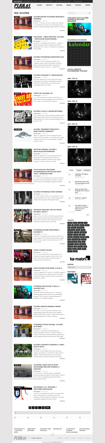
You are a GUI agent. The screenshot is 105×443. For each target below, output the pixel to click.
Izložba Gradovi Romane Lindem (47, 306)
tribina (84, 249)
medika (82, 237)
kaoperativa (83, 232)
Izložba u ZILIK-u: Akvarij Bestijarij (48, 111)
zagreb (75, 251)
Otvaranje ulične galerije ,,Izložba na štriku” (48, 325)
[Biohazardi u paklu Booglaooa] (46, 422)
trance (79, 249)
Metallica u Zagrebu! (81, 198)
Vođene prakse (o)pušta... (46, 1)
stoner (69, 249)
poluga (76, 244)
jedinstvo (70, 232)
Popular (71, 170)
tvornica (70, 251)
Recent (79, 170)
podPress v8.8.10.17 (58, 442)
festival (87, 225)
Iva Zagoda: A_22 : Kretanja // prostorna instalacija (45, 388)
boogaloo (80, 223)
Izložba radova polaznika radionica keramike (49, 18)
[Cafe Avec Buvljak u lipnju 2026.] (85, 422)
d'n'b (69, 225)
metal (87, 237)
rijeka (85, 246)
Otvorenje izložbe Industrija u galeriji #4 (46, 231)
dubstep (77, 225)
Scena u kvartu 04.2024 (43, 250)
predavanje (82, 244)
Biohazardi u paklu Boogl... (63, 1)
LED (84, 234)
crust (85, 223)
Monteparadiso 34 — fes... (30, 1)
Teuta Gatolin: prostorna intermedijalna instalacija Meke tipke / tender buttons (47, 172)
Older (47, 407)
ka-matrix (76, 232)
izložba (83, 230)
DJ (72, 225)
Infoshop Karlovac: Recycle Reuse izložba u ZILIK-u (48, 211)
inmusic (78, 230)
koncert (75, 234)
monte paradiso (76, 239)
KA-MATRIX (81, 438)
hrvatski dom (71, 230)
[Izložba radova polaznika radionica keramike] (72, 422)
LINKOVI (67, 438)
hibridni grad (80, 227)
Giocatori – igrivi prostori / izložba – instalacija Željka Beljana (49, 38)
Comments (87, 170)
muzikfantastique (72, 241)
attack (75, 223)
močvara (84, 239)
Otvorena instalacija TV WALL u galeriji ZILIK (47, 287)
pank (79, 241)
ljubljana (70, 237)
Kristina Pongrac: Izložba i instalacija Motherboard (45, 150)
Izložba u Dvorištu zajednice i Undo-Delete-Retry (49, 346)
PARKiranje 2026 (78, 1)
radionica (80, 246)
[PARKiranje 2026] (59, 422)
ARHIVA (87, 5)
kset (80, 234)
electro (82, 225)
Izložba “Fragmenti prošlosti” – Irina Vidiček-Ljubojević (47, 130)
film (69, 227)
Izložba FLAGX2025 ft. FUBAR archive (48, 75)
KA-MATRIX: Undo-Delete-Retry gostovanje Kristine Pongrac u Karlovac (47, 367)
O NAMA (73, 438)
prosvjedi (70, 246)
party (83, 241)
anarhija (70, 223)
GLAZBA (39, 5)
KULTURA (59, 5)
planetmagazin (37, 21)
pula (75, 246)
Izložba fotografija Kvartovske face (49, 57)
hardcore (73, 227)
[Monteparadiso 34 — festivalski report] (20, 422)
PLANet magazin (36, 438)
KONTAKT (88, 438)
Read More (62, 30)
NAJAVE (68, 5)
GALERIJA (60, 438)
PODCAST (78, 5)
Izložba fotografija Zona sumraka (48, 192)
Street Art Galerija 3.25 (43, 93)
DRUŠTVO (49, 5)
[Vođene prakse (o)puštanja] (33, 422)
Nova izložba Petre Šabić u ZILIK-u (48, 268)
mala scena (76, 237)
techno (74, 249)
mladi (69, 239)
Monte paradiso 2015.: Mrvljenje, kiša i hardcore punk (82, 190)
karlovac (70, 234)
